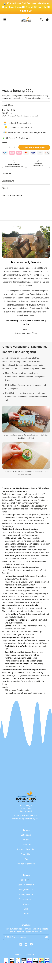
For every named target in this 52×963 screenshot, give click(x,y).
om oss (26, 904)
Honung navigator (26, 894)
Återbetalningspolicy (26, 849)
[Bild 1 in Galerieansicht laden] (14, 82)
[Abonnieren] (46, 937)
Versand (13, 116)
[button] (6, 173)
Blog (26, 909)
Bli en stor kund (26, 899)
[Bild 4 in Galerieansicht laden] (37, 82)
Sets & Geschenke (26, 884)
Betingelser (26, 835)
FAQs (26, 859)
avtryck (26, 839)
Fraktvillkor (26, 854)
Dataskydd (26, 844)
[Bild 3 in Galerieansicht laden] (30, 82)
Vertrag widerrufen (26, 863)
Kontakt (26, 913)
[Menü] (4, 19)
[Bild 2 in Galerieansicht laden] (22, 82)
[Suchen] (41, 19)
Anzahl (4, 143)
